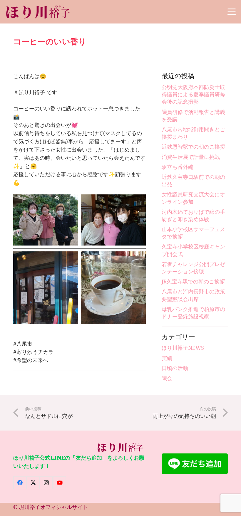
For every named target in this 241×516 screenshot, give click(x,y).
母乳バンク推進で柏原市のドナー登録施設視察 (193, 312)
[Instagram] (46, 482)
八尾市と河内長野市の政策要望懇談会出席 (193, 295)
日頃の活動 (175, 368)
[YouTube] (59, 482)
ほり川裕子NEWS (183, 347)
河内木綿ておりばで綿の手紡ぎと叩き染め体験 (193, 215)
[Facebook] (19, 482)
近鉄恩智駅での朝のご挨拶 (193, 146)
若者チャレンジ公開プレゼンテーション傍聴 (193, 267)
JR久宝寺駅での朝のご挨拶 (193, 281)
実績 (167, 358)
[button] (231, 12)
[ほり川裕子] (38, 12)
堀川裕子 (29, 506)
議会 (167, 377)
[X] (33, 482)
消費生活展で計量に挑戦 (191, 156)
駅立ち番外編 (177, 166)
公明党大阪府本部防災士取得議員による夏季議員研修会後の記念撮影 (193, 94)
